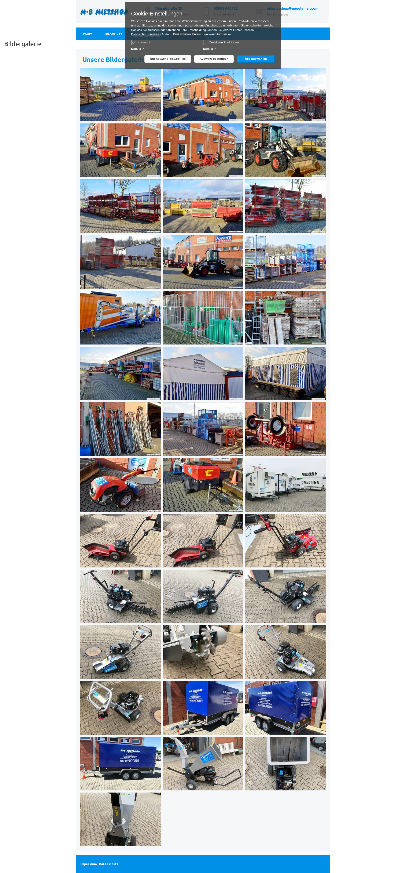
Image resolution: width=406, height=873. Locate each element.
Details (136, 48)
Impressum (88, 864)
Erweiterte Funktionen (224, 42)
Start (87, 34)
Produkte (113, 34)
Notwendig (144, 42)
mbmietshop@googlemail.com (292, 8)
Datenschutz (108, 864)
